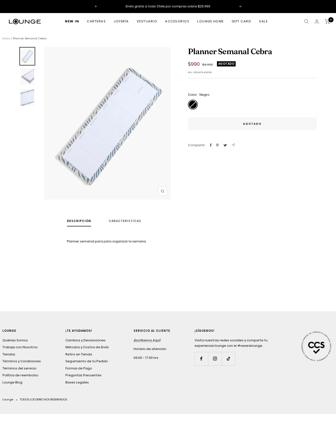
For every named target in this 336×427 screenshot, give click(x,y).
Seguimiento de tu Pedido (86, 361)
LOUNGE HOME (210, 21)
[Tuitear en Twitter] (225, 145)
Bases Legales (77, 382)
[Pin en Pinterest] (217, 145)
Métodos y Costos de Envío (87, 347)
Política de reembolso (20, 375)
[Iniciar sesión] (317, 21)
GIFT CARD (241, 21)
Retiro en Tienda (78, 354)
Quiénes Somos (15, 340)
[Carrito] (327, 21)
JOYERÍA (121, 21)
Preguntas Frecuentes (83, 375)
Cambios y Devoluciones (85, 340)
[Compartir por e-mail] (233, 145)
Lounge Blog (12, 382)
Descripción (79, 221)
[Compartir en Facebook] (211, 145)
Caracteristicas (125, 221)
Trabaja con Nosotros (20, 347)
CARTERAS (96, 21)
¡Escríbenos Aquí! (147, 340)
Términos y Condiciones (21, 361)
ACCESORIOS (177, 21)
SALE (263, 21)
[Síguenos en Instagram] (215, 358)
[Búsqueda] (306, 21)
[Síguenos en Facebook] (201, 358)
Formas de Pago (78, 368)
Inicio (6, 38)
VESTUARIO (147, 21)
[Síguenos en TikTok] (228, 358)
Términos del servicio (19, 368)
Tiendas (8, 354)
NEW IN (72, 21)
